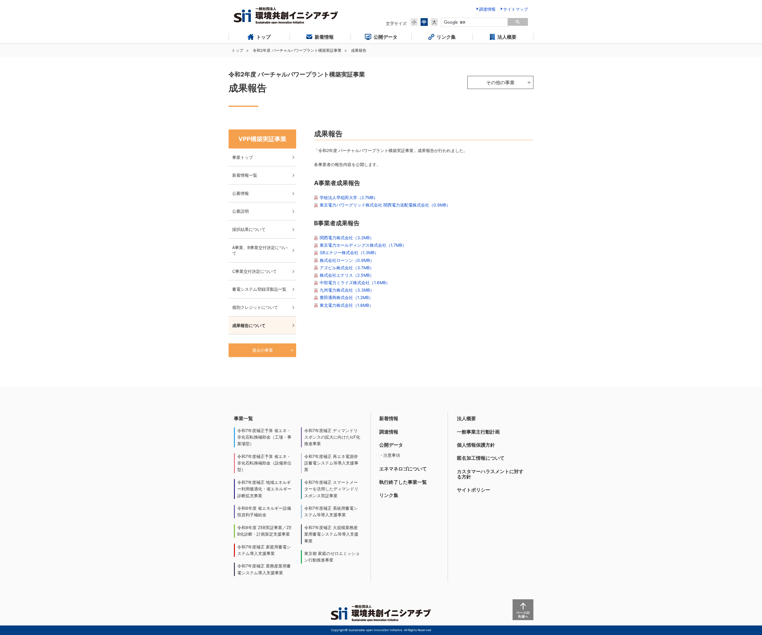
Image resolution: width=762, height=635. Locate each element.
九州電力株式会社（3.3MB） (347, 290)
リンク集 (388, 495)
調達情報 (388, 431)
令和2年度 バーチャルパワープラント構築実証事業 (297, 50)
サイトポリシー (473, 489)
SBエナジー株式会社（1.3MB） (349, 252)
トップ (237, 50)
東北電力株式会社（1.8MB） (346, 305)
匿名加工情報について (481, 458)
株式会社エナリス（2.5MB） (347, 275)
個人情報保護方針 (476, 445)
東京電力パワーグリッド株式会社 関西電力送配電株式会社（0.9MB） (385, 204)
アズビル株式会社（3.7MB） (347, 267)
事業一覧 (243, 418)
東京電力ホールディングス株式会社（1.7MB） (363, 245)
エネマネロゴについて (403, 468)
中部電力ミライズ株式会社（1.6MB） (355, 282)
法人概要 (466, 418)
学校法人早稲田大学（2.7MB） (349, 197)
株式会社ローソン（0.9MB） (347, 260)
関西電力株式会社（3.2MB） (347, 237)
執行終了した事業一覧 (403, 482)
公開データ (391, 445)
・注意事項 (389, 455)
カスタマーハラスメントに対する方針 (490, 474)
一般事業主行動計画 (478, 431)
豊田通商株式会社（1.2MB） (346, 297)
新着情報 (388, 418)
